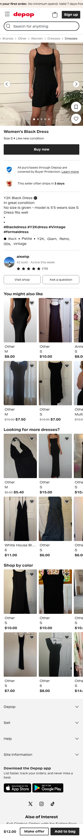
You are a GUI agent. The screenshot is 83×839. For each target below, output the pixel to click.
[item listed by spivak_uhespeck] (55, 519)
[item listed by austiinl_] (20, 591)
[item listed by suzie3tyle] (20, 519)
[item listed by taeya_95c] (55, 654)
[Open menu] (7, 14)
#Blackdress (15, 227)
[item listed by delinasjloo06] (55, 383)
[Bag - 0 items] (55, 15)
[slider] (41, 84)
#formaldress (16, 232)
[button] (48, 268)
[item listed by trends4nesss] (20, 456)
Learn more (70, 171)
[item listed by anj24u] (20, 320)
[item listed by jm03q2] (20, 654)
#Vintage (57, 227)
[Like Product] (32, 303)
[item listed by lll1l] (55, 320)
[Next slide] (76, 84)
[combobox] (41, 26)
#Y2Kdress (38, 227)
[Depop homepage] (23, 14)
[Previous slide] (7, 84)
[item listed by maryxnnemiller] (55, 456)
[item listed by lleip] (55, 591)
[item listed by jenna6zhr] (20, 383)
